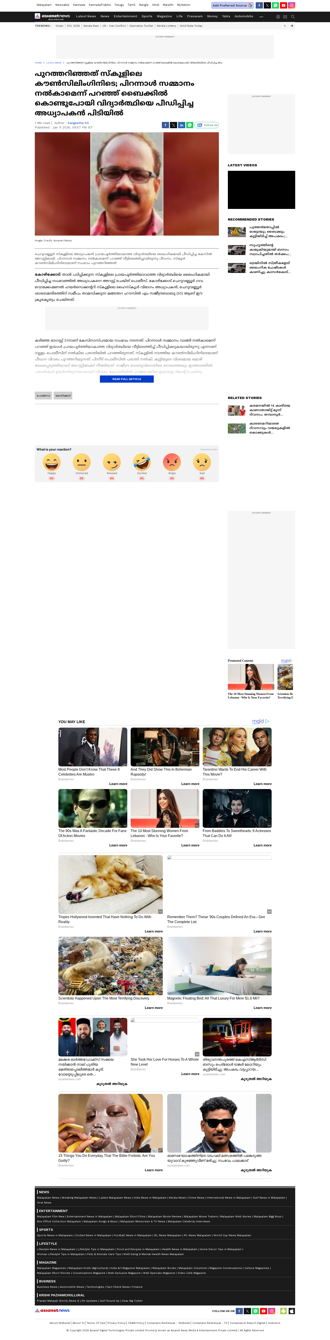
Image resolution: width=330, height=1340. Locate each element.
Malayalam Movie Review (164, 1216)
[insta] (291, 5)
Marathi (168, 5)
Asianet (52, 1310)
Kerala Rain (91, 25)
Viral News (44, 1202)
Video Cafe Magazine (192, 1273)
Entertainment (125, 16)
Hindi (155, 5)
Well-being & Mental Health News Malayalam (153, 1254)
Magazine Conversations (225, 1268)
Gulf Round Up (109, 1300)
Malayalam (44, 5)
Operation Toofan (141, 25)
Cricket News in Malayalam (93, 1235)
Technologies (95, 1286)
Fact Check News (118, 1286)
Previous (285, 25)
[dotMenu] (262, 16)
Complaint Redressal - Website (168, 1323)
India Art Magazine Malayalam (130, 1268)
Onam (59, 25)
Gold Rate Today (191, 25)
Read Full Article (126, 379)
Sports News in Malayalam (55, 1235)
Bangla (143, 5)
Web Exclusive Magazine (124, 1273)
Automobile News (72, 1286)
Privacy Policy (116, 1323)
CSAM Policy (136, 1323)
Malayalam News (48, 1197)
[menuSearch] (293, 17)
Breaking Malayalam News (79, 1197)
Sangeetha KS (78, 123)
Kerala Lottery (166, 25)
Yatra (226, 16)
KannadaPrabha (100, 5)
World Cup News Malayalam (232, 1235)
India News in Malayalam (150, 1197)
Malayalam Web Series (235, 1216)
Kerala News (177, 1197)
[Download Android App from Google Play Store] (283, 1311)
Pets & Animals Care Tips (104, 1254)
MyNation (183, 5)
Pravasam (195, 16)
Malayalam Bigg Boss (268, 1216)
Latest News (86, 16)
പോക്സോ (43, 395)
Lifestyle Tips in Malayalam (96, 1249)
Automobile (244, 16)
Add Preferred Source (230, 5)
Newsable (62, 5)
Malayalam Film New (50, 1216)
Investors (274, 1323)
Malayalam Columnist (192, 1268)
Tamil (131, 5)
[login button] (279, 17)
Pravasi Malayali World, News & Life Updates (67, 1300)
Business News (47, 1286)
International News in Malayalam (229, 1197)
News (105, 16)
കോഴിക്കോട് (62, 395)
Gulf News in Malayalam (269, 1197)
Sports (147, 16)
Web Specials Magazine (159, 1273)
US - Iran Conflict (114, 25)
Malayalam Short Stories (53, 1273)
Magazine (164, 16)
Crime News (196, 1197)
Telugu (119, 5)
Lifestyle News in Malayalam (56, 1249)
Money (212, 16)
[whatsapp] (275, 5)
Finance (137, 1286)
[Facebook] (259, 5)
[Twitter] (267, 5)
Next (291, 25)
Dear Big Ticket (132, 1300)
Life (179, 16)
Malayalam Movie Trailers (201, 1216)
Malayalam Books (164, 1268)
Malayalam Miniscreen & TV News (142, 1221)
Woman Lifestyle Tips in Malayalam (61, 1254)
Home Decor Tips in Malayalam (221, 1249)
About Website (60, 1323)
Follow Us (211, 125)
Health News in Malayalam (179, 1249)
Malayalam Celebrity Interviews (189, 1221)
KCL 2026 (73, 25)
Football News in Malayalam (133, 1235)
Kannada (79, 5)
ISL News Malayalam (167, 1235)
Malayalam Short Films (130, 1216)
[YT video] (283, 5)
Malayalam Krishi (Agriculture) (88, 1268)
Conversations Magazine (89, 1273)
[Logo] (54, 17)
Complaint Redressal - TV (209, 1323)
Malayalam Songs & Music (101, 1221)
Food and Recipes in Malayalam (138, 1249)
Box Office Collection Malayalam (59, 1221)
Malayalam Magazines (51, 1268)
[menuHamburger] (285, 16)
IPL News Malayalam (197, 1235)
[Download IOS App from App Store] (291, 1311)
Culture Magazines (256, 1268)
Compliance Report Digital (247, 1323)
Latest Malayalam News (115, 1197)
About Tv (78, 1323)
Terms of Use (96, 1323)
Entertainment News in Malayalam (89, 1216)
